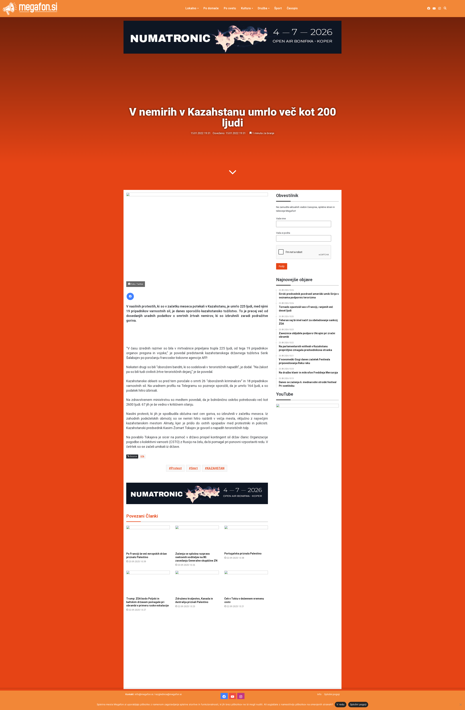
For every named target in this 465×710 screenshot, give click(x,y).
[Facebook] (130, 296)
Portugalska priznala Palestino (243, 553)
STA (142, 456)
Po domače (211, 8)
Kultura (246, 8)
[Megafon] (30, 8)
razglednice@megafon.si (168, 694)
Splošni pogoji (332, 694)
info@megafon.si (144, 694)
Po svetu (230, 8)
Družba (262, 8)
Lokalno (190, 8)
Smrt (194, 468)
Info (319, 694)
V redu (341, 704)
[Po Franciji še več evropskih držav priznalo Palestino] (148, 538)
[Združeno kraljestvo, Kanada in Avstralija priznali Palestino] (197, 583)
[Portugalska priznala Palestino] (246, 538)
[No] (460, 704)
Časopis (292, 8)
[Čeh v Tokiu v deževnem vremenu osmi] (246, 583)
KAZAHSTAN (215, 468)
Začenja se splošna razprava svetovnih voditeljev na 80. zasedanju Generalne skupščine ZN (196, 557)
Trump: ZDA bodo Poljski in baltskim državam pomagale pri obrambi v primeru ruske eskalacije (147, 602)
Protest (176, 468)
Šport (278, 8)
